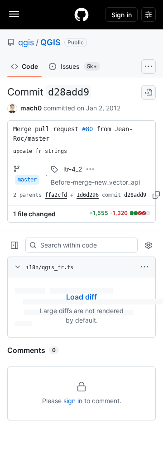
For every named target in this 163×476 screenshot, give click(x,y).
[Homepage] (81, 14)
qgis (26, 42)
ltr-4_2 (72, 169)
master (27, 179)
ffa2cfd (56, 195)
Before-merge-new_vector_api (95, 182)
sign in (72, 401)
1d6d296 (88, 195)
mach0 (31, 108)
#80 (87, 129)
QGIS (50, 42)
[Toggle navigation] (14, 14)
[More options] (144, 267)
